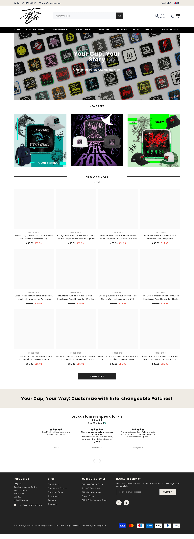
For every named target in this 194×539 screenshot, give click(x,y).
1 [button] (95, 96)
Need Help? (166, 3)
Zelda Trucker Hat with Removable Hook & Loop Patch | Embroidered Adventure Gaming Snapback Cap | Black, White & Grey (34, 298)
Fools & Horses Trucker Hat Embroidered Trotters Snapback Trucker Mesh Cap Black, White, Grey (118, 237)
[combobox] (84, 16)
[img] (97, 420)
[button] (16, 66)
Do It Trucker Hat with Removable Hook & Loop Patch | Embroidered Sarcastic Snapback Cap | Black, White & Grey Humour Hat (34, 358)
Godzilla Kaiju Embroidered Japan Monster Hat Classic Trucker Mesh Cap (34, 237)
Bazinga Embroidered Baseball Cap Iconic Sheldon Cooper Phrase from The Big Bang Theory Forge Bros (76, 237)
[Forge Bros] (40, 140)
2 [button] (99, 96)
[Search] (88, 16)
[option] (97, 66)
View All (97, 182)
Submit (167, 492)
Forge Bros (33, 232)
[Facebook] (119, 502)
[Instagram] (126, 502)
